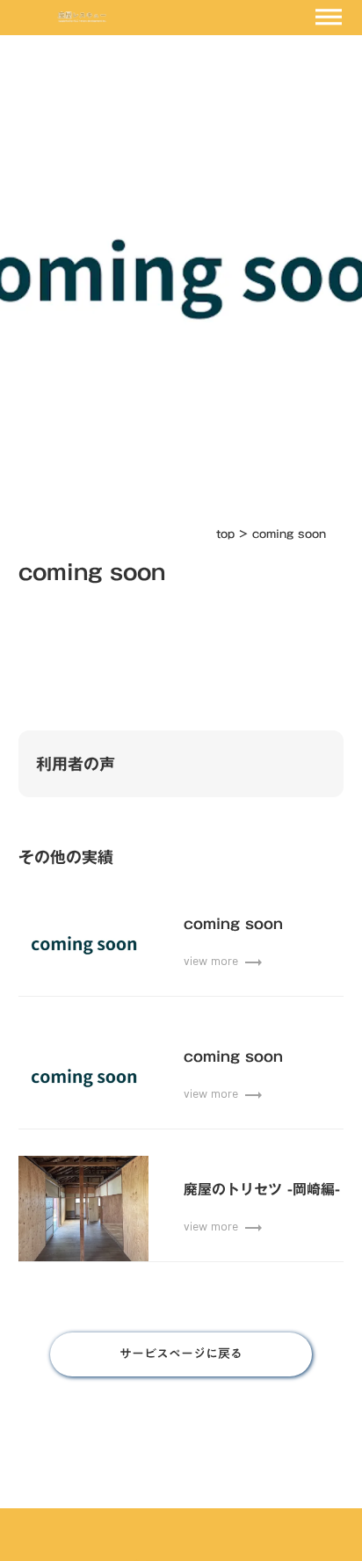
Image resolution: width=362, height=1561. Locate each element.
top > (234, 533)
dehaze (328, 17)
